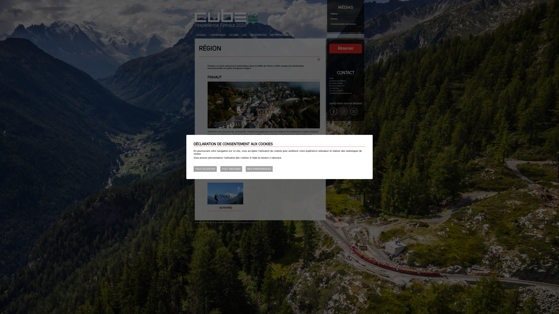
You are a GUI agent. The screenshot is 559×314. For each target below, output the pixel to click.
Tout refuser (231, 169)
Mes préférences (259, 169)
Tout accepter (205, 169)
